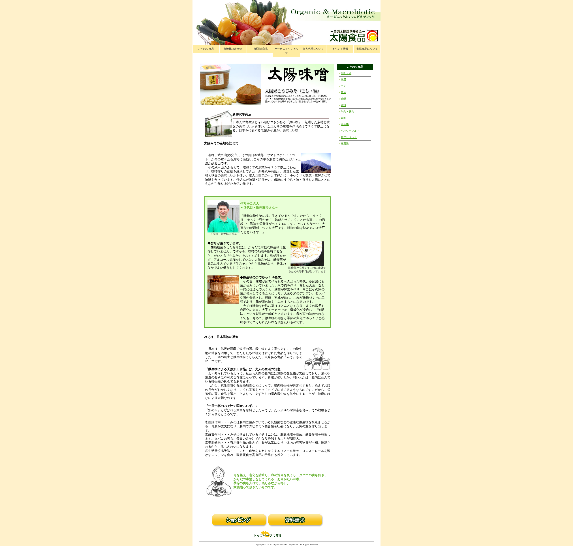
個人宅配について (313, 48)
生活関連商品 (260, 48)
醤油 (343, 92)
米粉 (343, 105)
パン (343, 86)
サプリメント (349, 137)
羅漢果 (345, 143)
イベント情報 (340, 48)
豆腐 (343, 79)
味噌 (343, 98)
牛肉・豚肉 (347, 111)
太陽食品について (367, 48)
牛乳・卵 (346, 73)
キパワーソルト (350, 130)
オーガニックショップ (286, 51)
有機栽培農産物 (232, 48)
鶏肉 (343, 118)
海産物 (345, 124)
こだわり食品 (206, 48)
